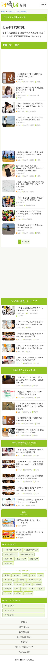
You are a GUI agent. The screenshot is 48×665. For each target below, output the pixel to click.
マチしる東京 (9, 606)
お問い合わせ (24, 627)
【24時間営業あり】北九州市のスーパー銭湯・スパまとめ (30, 75)
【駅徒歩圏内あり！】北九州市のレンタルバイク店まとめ (29, 226)
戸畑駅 (38, 82)
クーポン (8, 593)
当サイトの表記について (24, 647)
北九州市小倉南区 (32, 313)
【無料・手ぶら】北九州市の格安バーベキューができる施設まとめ (29, 199)
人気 (33, 575)
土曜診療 (8, 589)
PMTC (33, 589)
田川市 (29, 351)
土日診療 (29, 593)
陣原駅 (38, 233)
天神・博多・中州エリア (13, 550)
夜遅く (41, 589)
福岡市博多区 (28, 339)
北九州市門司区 (31, 111)
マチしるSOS (22, 526)
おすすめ (17, 575)
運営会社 (24, 622)
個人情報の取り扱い (24, 637)
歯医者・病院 (22, 95)
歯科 (41, 575)
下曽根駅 (20, 316)
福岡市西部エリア (11, 554)
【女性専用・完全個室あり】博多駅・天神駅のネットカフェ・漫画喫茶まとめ (29, 379)
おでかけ (20, 205)
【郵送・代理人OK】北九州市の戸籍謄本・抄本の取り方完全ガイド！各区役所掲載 (30, 184)
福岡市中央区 (28, 482)
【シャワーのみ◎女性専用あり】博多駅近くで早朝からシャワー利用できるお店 (29, 406)
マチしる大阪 (9, 615)
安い (24, 589)
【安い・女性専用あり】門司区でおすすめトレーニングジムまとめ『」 (29, 105)
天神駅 (37, 482)
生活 (19, 82)
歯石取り (8, 584)
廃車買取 (20, 538)
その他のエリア (24, 652)
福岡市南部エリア (27, 554)
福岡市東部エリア (32, 550)
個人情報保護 (24, 632)
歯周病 (28, 584)
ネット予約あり (10, 580)
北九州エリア (21, 559)
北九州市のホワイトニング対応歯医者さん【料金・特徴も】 (29, 89)
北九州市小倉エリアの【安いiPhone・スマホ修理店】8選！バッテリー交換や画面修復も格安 (30, 168)
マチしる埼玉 (9, 610)
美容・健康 (21, 111)
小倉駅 (38, 160)
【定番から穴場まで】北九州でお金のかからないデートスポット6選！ (29, 153)
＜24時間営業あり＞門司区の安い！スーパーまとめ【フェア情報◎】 (30, 212)
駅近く (7, 575)
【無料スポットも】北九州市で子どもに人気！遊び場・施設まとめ (29, 118)
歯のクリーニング (35, 580)
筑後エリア (34, 559)
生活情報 (18, 593)
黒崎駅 (38, 125)
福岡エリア (8, 559)
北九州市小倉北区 (28, 82)
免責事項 (24, 642)
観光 (17, 589)
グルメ (20, 339)
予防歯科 (18, 584)
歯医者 (22, 580)
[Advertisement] (24, 60)
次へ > (27, 241)
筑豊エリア (8, 563)
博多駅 (37, 339)
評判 (25, 575)
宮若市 (29, 327)
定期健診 (38, 584)
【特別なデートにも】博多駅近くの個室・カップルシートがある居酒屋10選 (29, 464)
